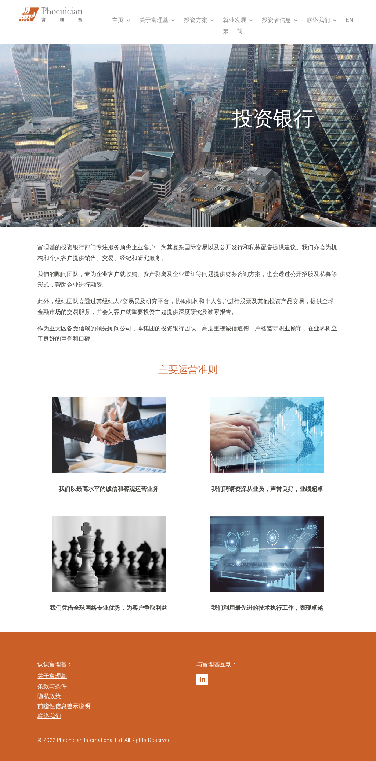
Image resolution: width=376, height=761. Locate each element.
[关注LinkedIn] (202, 679)
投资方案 (195, 20)
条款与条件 (52, 686)
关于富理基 (154, 20)
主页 (118, 20)
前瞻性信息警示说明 (63, 706)
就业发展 (234, 20)
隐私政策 (49, 696)
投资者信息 (276, 20)
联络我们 (318, 20)
